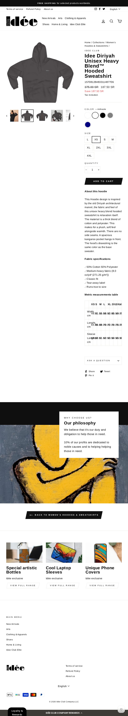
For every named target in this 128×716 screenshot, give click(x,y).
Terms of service (14, 9)
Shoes (45, 24)
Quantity (91, 163)
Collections (98, 42)
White (88, 115)
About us (48, 9)
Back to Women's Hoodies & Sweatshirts (66, 515)
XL (88, 147)
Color (95, 109)
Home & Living (59, 24)
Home (88, 42)
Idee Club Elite (78, 24)
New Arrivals (49, 18)
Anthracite (95, 115)
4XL (89, 155)
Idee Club (92, 51)
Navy (88, 124)
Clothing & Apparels (75, 18)
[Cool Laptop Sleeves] (64, 552)
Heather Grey (110, 115)
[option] (64, 3)
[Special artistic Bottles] (24, 552)
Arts (60, 18)
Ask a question (98, 360)
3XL (109, 147)
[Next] (72, 115)
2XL (98, 147)
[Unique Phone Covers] (104, 552)
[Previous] (8, 115)
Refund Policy (33, 9)
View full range (23, 585)
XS (96, 139)
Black (103, 115)
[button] (64, 713)
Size (88, 133)
